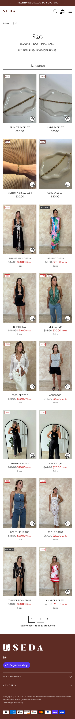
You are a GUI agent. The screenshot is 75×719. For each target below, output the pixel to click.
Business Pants (20, 463)
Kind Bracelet (55, 127)
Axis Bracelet (55, 193)
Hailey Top (55, 463)
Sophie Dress (55, 532)
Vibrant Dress (55, 258)
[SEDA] (9, 11)
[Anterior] (10, 3)
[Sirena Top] (55, 298)
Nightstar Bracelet (20, 193)
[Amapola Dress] (55, 571)
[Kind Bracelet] (55, 98)
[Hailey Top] (55, 434)
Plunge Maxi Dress (20, 258)
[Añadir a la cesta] (32, 119)
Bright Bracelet (20, 127)
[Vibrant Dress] (55, 229)
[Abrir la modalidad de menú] (70, 11)
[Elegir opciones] (32, 250)
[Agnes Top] (55, 366)
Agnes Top (55, 395)
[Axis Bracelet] (55, 164)
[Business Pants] (19, 434)
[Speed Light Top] (19, 503)
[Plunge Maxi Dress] (19, 229)
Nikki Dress (19, 327)
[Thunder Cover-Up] (19, 571)
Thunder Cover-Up (19, 600)
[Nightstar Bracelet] (19, 164)
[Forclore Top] (19, 366)
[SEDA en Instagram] (5, 658)
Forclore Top (20, 395)
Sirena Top (55, 327)
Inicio (6, 23)
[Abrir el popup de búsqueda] (55, 11)
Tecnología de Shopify (13, 702)
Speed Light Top (19, 532)
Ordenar (40, 65)
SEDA (23, 696)
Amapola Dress (55, 600)
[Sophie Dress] (55, 503)
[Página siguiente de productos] (47, 619)
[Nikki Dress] (19, 298)
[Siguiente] (65, 3)
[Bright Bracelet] (19, 98)
